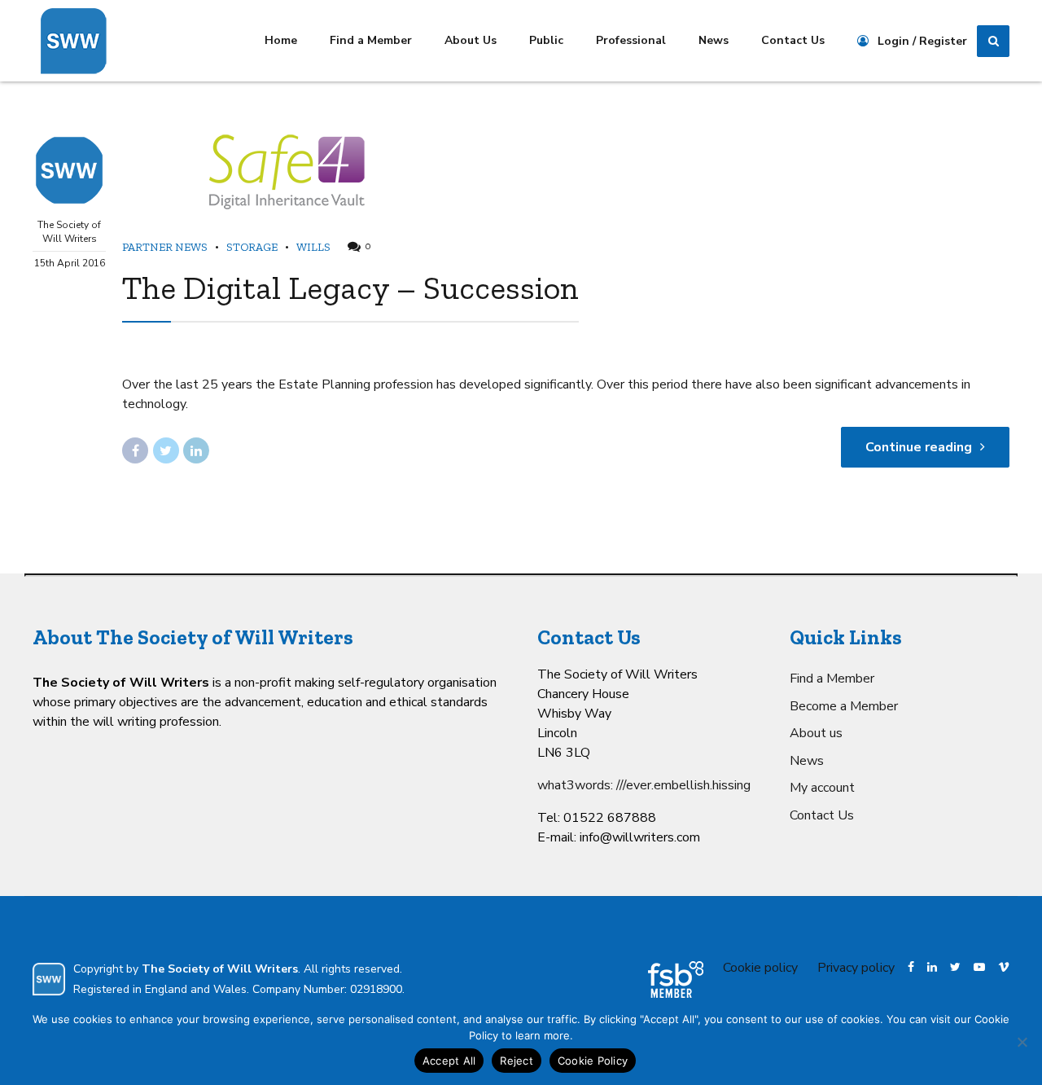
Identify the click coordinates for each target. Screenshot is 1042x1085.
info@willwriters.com (640, 837)
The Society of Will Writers (69, 231)
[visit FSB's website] (675, 979)
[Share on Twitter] (166, 450)
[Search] (993, 41)
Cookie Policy (593, 1060)
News (713, 40)
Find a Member (371, 40)
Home (281, 40)
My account (822, 788)
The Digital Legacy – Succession (350, 287)
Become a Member (844, 706)
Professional (631, 40)
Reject (516, 1060)
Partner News (165, 247)
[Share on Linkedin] (196, 450)
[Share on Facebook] (135, 450)
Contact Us (793, 40)
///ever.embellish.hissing (683, 785)
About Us (470, 40)
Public (546, 40)
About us (816, 733)
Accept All (449, 1060)
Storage (252, 247)
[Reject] (1022, 1042)
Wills (313, 247)
